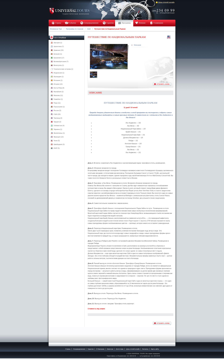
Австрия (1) (58, 43)
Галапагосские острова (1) (63, 69)
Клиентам (110, 349)
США (89, 29)
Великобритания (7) (61, 61)
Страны (67, 349)
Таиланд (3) (58, 118)
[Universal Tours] (69, 11)
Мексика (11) (58, 95)
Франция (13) (59, 137)
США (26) (57, 114)
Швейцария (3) (59, 144)
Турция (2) (57, 122)
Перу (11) (57, 103)
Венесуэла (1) (59, 65)
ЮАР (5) (57, 148)
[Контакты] (164, 9)
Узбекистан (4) (59, 126)
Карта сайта (155, 349)
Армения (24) (59, 50)
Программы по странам (74, 29)
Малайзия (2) (59, 92)
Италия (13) (58, 84)
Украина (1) (58, 129)
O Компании (100, 349)
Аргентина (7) (59, 46)
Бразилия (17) (59, 58)
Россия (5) (57, 110)
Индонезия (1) (59, 73)
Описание (137, 45)
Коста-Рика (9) (59, 88)
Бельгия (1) (58, 54)
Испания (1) (58, 80)
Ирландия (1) (59, 77)
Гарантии (91, 349)
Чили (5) (57, 141)
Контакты (145, 349)
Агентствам (119, 349)
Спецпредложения (79, 349)
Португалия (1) (59, 107)
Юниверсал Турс (56, 29)
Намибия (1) (58, 99)
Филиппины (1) (59, 133)
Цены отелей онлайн (166, 2)
